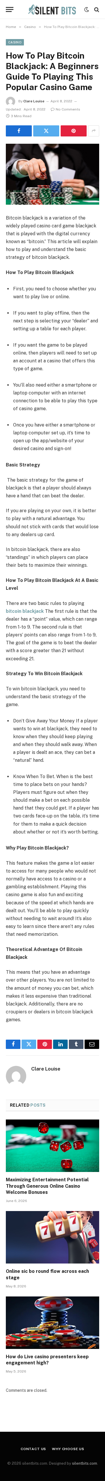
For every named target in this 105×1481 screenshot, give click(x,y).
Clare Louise (33, 101)
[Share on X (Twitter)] (46, 130)
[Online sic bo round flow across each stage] (52, 1237)
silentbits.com (84, 1463)
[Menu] (9, 9)
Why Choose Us (68, 1449)
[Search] (96, 9)
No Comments (68, 109)
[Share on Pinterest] (74, 130)
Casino (15, 42)
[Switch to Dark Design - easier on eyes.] (86, 9)
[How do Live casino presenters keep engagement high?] (52, 1322)
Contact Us (33, 1449)
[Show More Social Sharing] (93, 130)
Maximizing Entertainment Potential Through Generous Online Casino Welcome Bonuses (47, 1186)
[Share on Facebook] (19, 130)
